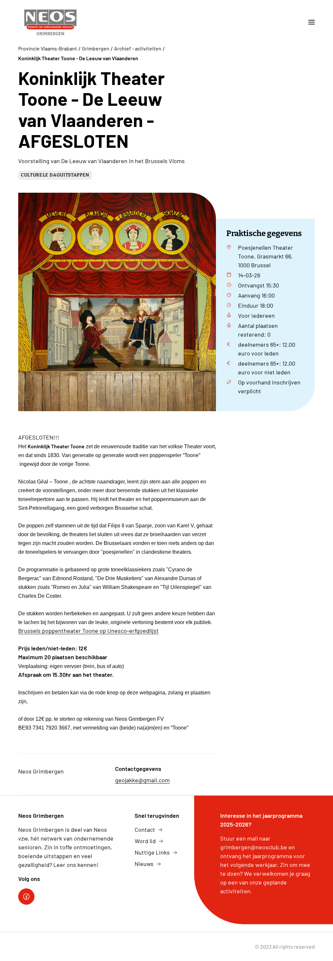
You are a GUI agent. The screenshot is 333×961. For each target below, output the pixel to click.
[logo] (50, 22)
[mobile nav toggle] (309, 22)
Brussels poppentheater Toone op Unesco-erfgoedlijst (88, 630)
